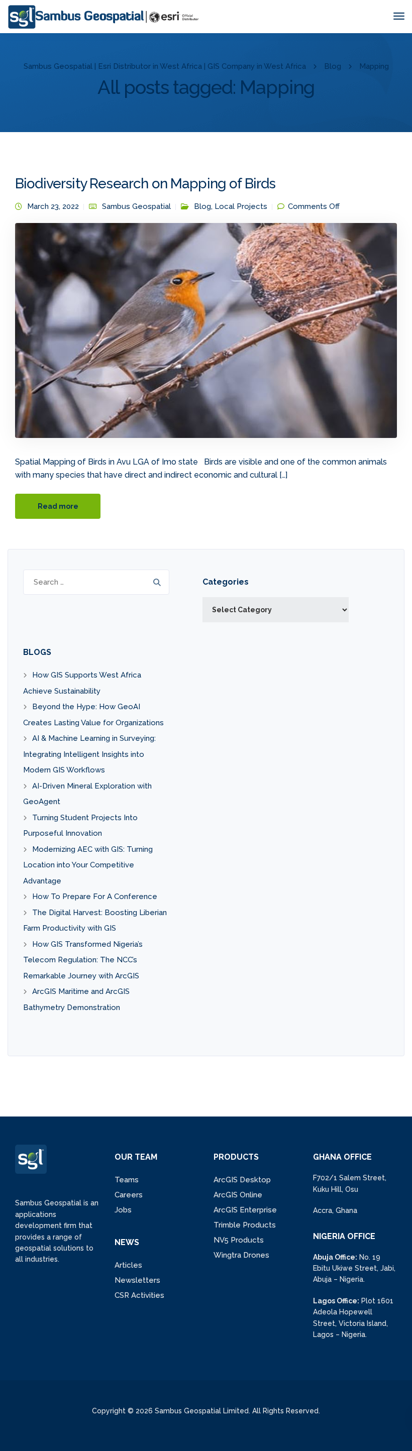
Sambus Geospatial (136, 206)
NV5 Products (239, 1240)
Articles (128, 1265)
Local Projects (241, 206)
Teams (127, 1179)
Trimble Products (245, 1225)
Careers (129, 1194)
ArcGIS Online (238, 1194)
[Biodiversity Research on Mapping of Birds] (206, 335)
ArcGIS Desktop (242, 1179)
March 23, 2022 (53, 206)
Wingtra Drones (241, 1255)
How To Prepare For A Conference (94, 896)
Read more (58, 506)
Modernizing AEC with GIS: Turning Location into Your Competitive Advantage (88, 865)
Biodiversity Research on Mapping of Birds (145, 183)
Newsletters (137, 1280)
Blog (202, 206)
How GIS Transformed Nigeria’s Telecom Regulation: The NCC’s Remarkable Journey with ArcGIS (83, 960)
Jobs (123, 1209)
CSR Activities (139, 1295)
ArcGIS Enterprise (245, 1209)
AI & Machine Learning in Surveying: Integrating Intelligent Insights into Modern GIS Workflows (89, 754)
